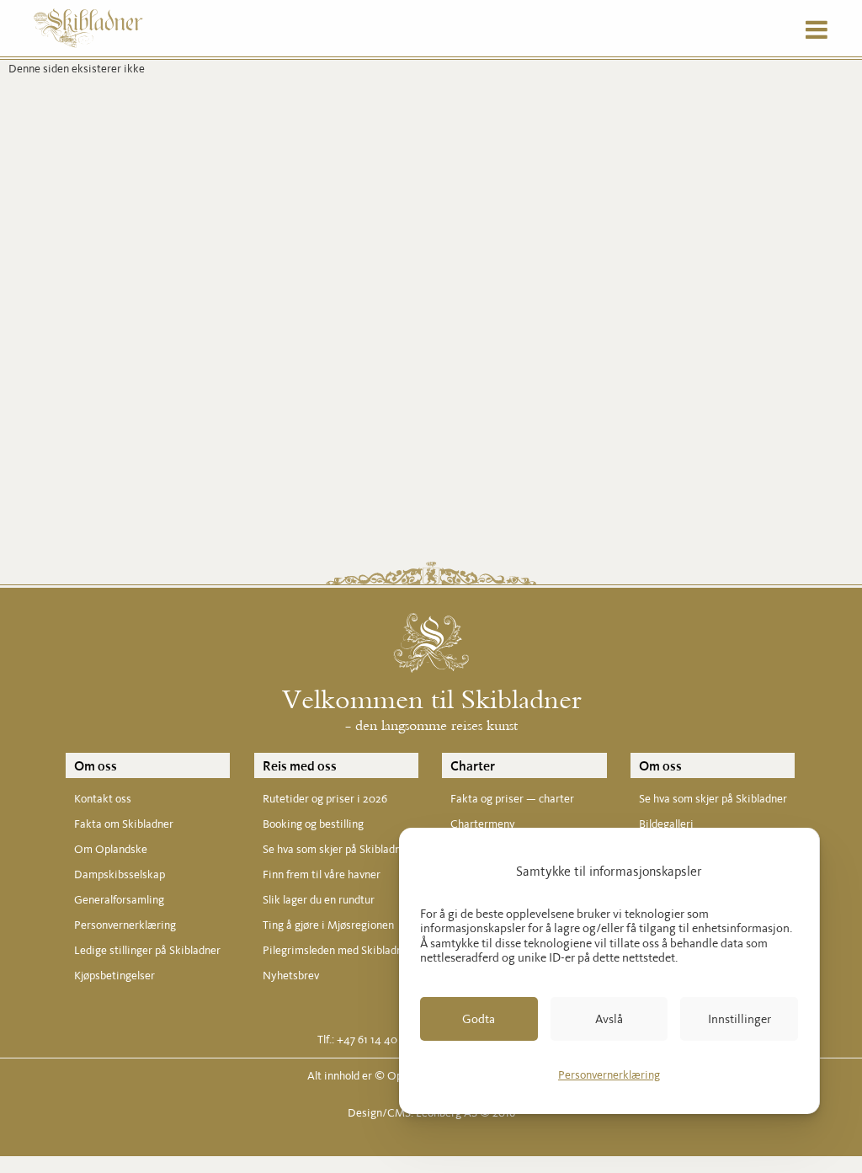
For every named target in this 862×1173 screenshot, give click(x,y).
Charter (472, 766)
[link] (479, 1019)
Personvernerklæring (609, 1075)
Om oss (95, 766)
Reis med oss (300, 766)
